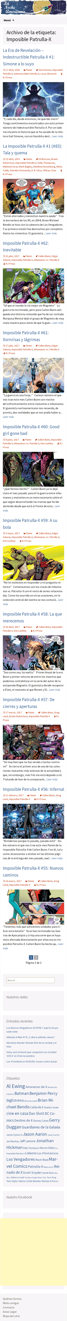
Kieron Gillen (47, 1148)
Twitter (16, 1004)
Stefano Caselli (17, 1177)
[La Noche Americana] (33, 8)
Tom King (51, 1177)
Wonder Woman (41, 1181)
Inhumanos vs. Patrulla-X (46, 259)
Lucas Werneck (49, 73)
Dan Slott (36, 1113)
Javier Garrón (53, 1135)
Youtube (23, 1004)
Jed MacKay (12, 1141)
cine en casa (17, 1113)
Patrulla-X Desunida (20, 170)
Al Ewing (15, 1086)
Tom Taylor (12, 1181)
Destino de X (23, 1120)
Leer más (57, 136)
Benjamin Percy (43, 1093)
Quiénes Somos (12, 1298)
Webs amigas (11, 1303)
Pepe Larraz (48, 1167)
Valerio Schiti (25, 1181)
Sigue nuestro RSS (43, 1004)
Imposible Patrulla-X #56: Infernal (33, 789)
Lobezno (31, 1153)
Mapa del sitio (11, 1316)
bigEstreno (15, 1100)
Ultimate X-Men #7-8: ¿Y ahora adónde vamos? (30, 1037)
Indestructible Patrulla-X (26, 73)
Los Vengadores (20, 1159)
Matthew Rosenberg (44, 166)
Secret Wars (48, 1172)
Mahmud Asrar (10, 166)
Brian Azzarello (30, 1101)
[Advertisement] (33, 1252)
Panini (29, 69)
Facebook (9, 1004)
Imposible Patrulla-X (26, 162)
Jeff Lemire (27, 1141)
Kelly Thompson (46, 162)
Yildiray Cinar (49, 170)
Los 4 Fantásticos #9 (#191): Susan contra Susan (31, 1061)
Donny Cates (41, 1120)
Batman (21, 1093)
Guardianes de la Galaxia (41, 1127)
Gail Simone (45, 69)
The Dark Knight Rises (33, 1177)
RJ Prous (10, 263)
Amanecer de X (36, 1087)
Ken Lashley (47, 443)
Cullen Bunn (44, 256)
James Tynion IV (14, 1134)
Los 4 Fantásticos (47, 1153)
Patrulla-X (35, 1166)
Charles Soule (51, 1107)
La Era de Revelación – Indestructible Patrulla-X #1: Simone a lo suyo (29, 57)
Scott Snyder (32, 1172)
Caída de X (36, 1107)
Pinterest (30, 1004)
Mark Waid (41, 1160)
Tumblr (37, 1004)
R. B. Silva (36, 170)
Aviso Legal (10, 1311)
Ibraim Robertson (18, 716)
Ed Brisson (44, 159)
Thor (44, 1177)
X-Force (54, 1181)
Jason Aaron (35, 1134)
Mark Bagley (25, 166)
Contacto (8, 1307)
